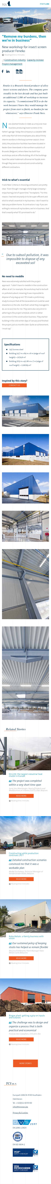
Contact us (14, 385)
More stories (25, 1063)
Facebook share (2, 71)
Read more (21, 795)
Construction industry (15, 60)
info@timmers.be (20, 1107)
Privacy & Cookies (20, 1112)
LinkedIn (7, 71)
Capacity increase (35, 60)
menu (43, 4)
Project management (12, 64)
